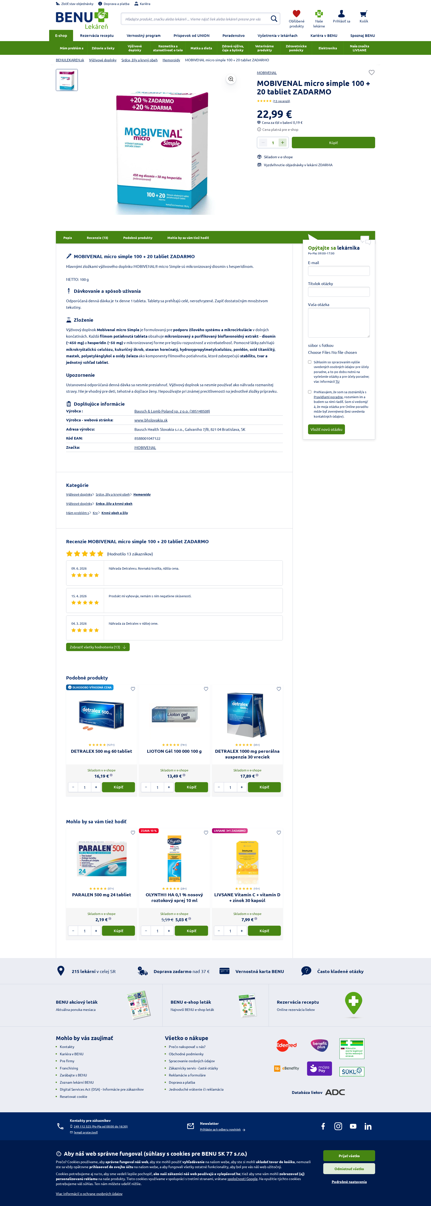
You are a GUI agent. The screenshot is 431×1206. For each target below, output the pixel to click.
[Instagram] (338, 1126)
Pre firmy (67, 1060)
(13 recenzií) (281, 101)
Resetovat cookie (73, 1096)
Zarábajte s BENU (73, 1075)
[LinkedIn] (368, 1126)
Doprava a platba (182, 1082)
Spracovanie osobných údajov (192, 1060)
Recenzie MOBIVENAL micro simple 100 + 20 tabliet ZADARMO (137, 541)
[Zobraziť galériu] (231, 79)
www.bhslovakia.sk (151, 420)
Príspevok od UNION (192, 35)
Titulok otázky (320, 283)
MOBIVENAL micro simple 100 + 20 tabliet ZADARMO (134, 256)
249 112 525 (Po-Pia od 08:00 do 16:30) (101, 1126)
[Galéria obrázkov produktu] (67, 80)
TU (337, 381)
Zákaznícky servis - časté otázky (193, 1068)
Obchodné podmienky (186, 1054)
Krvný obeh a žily (115, 513)
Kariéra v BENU (324, 35)
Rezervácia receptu (97, 35)
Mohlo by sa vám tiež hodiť (96, 821)
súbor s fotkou (320, 345)
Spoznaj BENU (362, 35)
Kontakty (67, 1046)
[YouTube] (353, 1126)
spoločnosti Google (242, 1178)
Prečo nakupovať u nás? (187, 1046)
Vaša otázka (318, 304)
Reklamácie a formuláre (187, 1075)
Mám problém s (77, 513)
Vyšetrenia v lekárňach (278, 35)
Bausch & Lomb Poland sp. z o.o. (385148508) (172, 411)
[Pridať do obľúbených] (371, 72)
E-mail (313, 262)
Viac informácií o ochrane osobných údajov (89, 1193)
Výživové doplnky (79, 494)
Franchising (69, 1068)
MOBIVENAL (267, 72)
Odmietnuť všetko (349, 1168)
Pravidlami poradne (328, 397)
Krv (95, 513)
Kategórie (77, 485)
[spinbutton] (273, 143)
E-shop (61, 35)
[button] (341, 18)
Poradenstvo (233, 35)
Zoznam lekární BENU (77, 1082)
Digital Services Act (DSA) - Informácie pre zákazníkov (102, 1089)
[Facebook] (323, 1126)
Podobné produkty (87, 678)
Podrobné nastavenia (349, 1181)
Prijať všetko (349, 1155)
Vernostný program (144, 35)
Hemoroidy (142, 494)
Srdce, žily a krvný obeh (113, 494)
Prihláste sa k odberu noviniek (220, 1129)
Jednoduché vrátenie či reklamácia (196, 1089)
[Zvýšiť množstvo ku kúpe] (283, 143)
